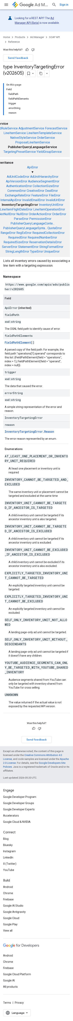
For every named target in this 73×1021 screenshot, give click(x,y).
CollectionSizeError (46, 186)
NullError (22, 214)
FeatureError (39, 195)
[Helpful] (27, 50)
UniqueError (52, 251)
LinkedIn (8, 857)
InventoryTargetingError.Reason (29, 431)
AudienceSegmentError (43, 181)
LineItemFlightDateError (16, 209)
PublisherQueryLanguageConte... (33, 223)
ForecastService (56, 128)
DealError (51, 191)
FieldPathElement (18, 342)
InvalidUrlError (55, 200)
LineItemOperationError (49, 209)
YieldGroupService (49, 152)
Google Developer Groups (18, 803)
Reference (14, 41)
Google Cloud (11, 918)
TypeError (36, 251)
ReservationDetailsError (45, 242)
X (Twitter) (9, 863)
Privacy (19, 1002)
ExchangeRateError (18, 195)
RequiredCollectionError (48, 233)
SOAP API (54, 37)
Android (8, 886)
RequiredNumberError (42, 237)
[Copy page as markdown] (40, 73)
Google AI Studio (13, 905)
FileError (54, 195)
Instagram (9, 851)
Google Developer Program (19, 796)
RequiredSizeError (16, 242)
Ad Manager (42, 4)
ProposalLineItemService (32, 142)
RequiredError (17, 237)
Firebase (8, 899)
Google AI (9, 980)
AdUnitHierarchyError (44, 177)
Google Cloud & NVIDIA (17, 821)
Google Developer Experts (19, 809)
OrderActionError (40, 214)
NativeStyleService (23, 138)
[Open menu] (6, 4)
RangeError (8, 233)
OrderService (46, 138)
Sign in (64, 4)
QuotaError (54, 228)
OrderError (59, 214)
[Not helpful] (33, 50)
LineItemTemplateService (44, 133)
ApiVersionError (16, 181)
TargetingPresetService (20, 152)
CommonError (16, 191)
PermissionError (40, 219)
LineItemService (15, 133)
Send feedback (18, 58)
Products (20, 37)
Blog (6, 838)
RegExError (24, 233)
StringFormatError (51, 247)
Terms (7, 1002)
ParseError (21, 219)
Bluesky (8, 845)
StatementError (28, 247)
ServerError (9, 247)
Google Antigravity (14, 911)
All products (10, 986)
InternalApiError (10, 200)
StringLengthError (17, 251)
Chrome (8, 893)
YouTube (8, 870)
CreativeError (35, 191)
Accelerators (11, 815)
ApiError (32, 167)
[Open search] (54, 4)
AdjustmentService (31, 128)
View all (7, 930)
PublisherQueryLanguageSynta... (25, 228)
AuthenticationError (19, 186)
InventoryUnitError (51, 205)
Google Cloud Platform (17, 974)
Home (6, 37)
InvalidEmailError (33, 200)
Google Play (10, 924)
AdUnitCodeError (18, 177)
